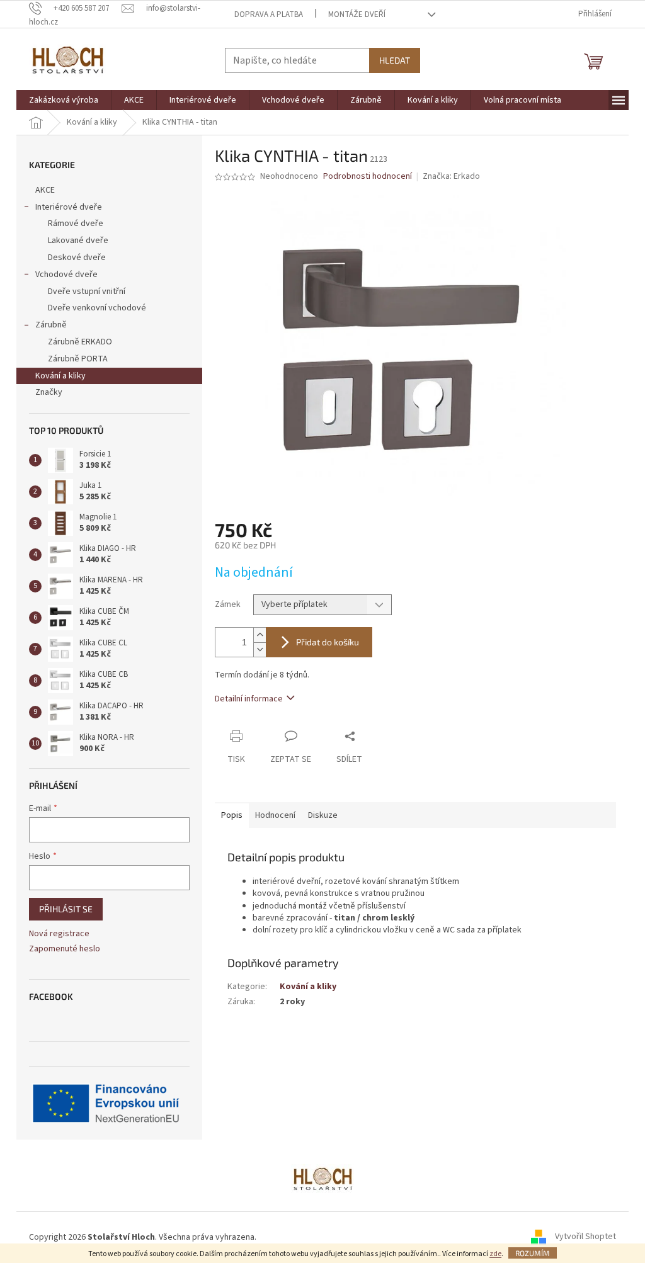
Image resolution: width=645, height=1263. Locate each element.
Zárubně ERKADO (80, 342)
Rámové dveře (75, 223)
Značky (48, 392)
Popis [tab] (232, 815)
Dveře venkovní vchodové (97, 308)
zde (495, 1254)
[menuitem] (63, 100)
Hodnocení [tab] (275, 815)
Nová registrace (59, 934)
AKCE (45, 190)
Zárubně (51, 325)
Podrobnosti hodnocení (367, 177)
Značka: (451, 176)
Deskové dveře (77, 257)
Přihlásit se (66, 908)
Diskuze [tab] (323, 815)
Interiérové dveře (68, 207)
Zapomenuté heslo (64, 949)
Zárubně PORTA (78, 359)
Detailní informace (249, 699)
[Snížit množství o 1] (259, 649)
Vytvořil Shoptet (585, 1237)
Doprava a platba (268, 14)
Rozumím (532, 1253)
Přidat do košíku (327, 642)
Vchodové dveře (66, 274)
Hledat (394, 60)
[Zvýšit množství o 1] (259, 635)
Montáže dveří (356, 14)
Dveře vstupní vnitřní (86, 291)
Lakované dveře (78, 240)
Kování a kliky (60, 376)
